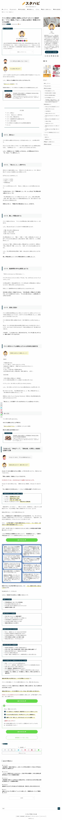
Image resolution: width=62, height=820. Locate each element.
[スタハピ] (31, 3)
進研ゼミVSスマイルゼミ (50, 109)
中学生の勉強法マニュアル (49, 90)
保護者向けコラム (48, 139)
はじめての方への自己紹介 (51, 52)
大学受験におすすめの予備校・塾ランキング (52, 130)
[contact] (58, 56)
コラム (46, 134)
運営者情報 (22, 816)
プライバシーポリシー (35, 816)
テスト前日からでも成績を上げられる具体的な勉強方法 (19, 123)
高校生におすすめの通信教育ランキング (52, 119)
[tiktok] (49, 56)
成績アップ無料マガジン (50, 141)
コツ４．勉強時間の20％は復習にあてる (15, 119)
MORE (21, 798)
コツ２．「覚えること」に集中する (14, 115)
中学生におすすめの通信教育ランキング (52, 106)
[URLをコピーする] (1, 417)
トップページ (47, 83)
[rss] (34, 814)
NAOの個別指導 (48, 144)
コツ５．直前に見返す (11, 121)
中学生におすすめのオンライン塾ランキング (52, 116)
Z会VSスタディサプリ (49, 123)
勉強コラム (8, 24)
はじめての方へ (48, 86)
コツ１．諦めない (10, 112)
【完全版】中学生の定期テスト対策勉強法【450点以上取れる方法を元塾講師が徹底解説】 (26, 94)
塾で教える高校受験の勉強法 (50, 95)
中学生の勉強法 (48, 88)
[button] (5, 750)
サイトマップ (43, 816)
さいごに (8, 125)
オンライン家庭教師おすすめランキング (52, 132)
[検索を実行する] (59, 808)
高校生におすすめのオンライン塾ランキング (52, 126)
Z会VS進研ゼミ (48, 111)
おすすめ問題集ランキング (49, 97)
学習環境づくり (48, 104)
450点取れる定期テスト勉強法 (50, 93)
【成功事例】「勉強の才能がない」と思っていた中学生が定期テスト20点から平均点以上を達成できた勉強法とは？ (52, 100)
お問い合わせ (27, 816)
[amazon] (55, 56)
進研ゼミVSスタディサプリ (50, 113)
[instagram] (47, 56)
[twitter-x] (45, 56)
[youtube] (53, 56)
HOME (18, 816)
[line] (51, 56)
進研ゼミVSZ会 (48, 121)
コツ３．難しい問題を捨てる (13, 117)
